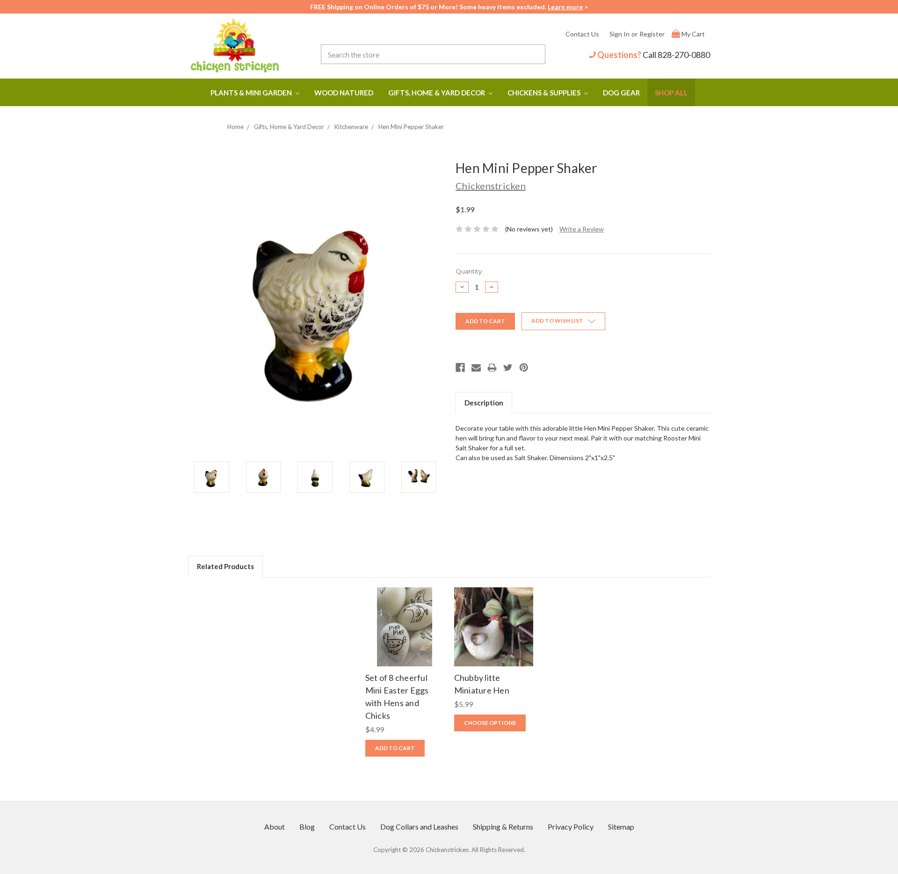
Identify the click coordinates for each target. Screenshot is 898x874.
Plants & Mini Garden (251, 92)
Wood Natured (343, 92)
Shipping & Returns (503, 826)
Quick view (404, 617)
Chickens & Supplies (544, 92)
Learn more (565, 7)
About (274, 826)
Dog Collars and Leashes (419, 826)
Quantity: (469, 271)
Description (483, 402)
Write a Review (581, 229)
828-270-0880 (684, 55)
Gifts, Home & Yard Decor (437, 92)
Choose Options (494, 635)
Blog (307, 826)
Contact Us (582, 34)
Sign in (619, 34)
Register (652, 34)
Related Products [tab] (225, 566)
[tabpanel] (404, 675)
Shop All (671, 92)
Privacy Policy (571, 826)
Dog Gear (621, 92)
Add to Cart (405, 635)
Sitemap (621, 826)
